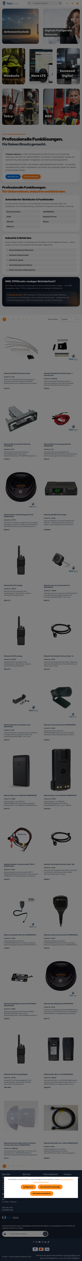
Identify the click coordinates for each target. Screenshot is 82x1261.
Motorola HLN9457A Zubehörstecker (17, 373)
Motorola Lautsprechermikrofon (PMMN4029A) (61, 935)
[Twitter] (37, 1242)
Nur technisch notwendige (50, 1187)
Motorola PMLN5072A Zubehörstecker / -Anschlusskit (59, 374)
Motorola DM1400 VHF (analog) (55, 515)
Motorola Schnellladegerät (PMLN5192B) (58, 1004)
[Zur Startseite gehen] (10, 3)
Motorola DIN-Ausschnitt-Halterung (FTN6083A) (17, 445)
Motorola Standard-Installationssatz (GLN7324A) (17, 726)
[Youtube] (40, 1242)
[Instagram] (43, 1242)
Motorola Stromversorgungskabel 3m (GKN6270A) (57, 445)
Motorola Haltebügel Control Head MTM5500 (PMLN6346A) (20, 1004)
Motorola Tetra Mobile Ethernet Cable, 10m (59, 864)
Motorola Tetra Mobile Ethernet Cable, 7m (59, 656)
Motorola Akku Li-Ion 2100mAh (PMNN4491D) (60, 795)
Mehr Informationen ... (67, 1179)
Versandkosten (72, 1255)
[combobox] (44, 3)
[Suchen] (60, 3)
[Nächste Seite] (27, 319)
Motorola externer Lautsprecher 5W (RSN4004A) (57, 586)
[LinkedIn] (46, 1242)
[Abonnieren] (45, 1233)
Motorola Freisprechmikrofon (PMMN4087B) (60, 725)
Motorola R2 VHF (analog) (13, 585)
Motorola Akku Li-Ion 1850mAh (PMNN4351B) (20, 795)
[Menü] (67, 3)
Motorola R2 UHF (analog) (13, 656)
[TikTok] (48, 1242)
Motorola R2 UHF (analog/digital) (16, 1074)
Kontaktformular (7, 1210)
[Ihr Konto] (72, 3)
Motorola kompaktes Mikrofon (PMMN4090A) (20, 935)
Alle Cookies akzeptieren (42, 1193)
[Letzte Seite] (32, 319)
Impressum (45, 1182)
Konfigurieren (28, 1187)
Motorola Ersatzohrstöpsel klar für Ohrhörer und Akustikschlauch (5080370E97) (20, 1144)
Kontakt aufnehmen (31, 177)
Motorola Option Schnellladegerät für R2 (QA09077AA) (18, 516)
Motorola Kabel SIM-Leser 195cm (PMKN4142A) (61, 1143)
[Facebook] (34, 1242)
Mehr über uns (13, 177)
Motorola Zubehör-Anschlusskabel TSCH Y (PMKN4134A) (19, 865)
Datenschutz (37, 1182)
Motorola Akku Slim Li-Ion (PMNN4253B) (58, 1074)
